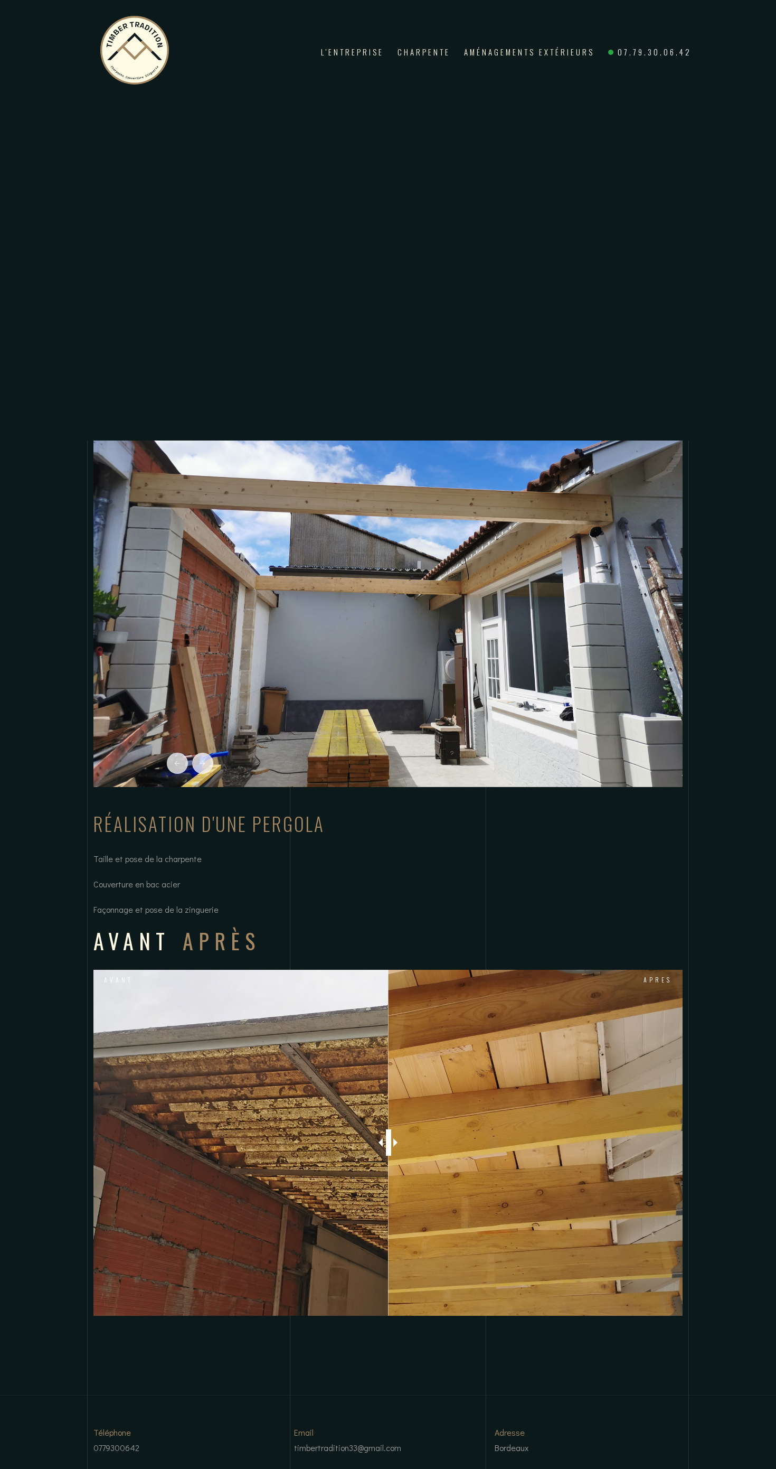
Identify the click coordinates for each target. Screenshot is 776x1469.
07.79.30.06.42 (655, 52)
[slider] (388, 1142)
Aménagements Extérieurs (529, 52)
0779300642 (116, 1447)
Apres (657, 979)
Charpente (424, 52)
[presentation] (177, 763)
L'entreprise (352, 52)
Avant (118, 979)
